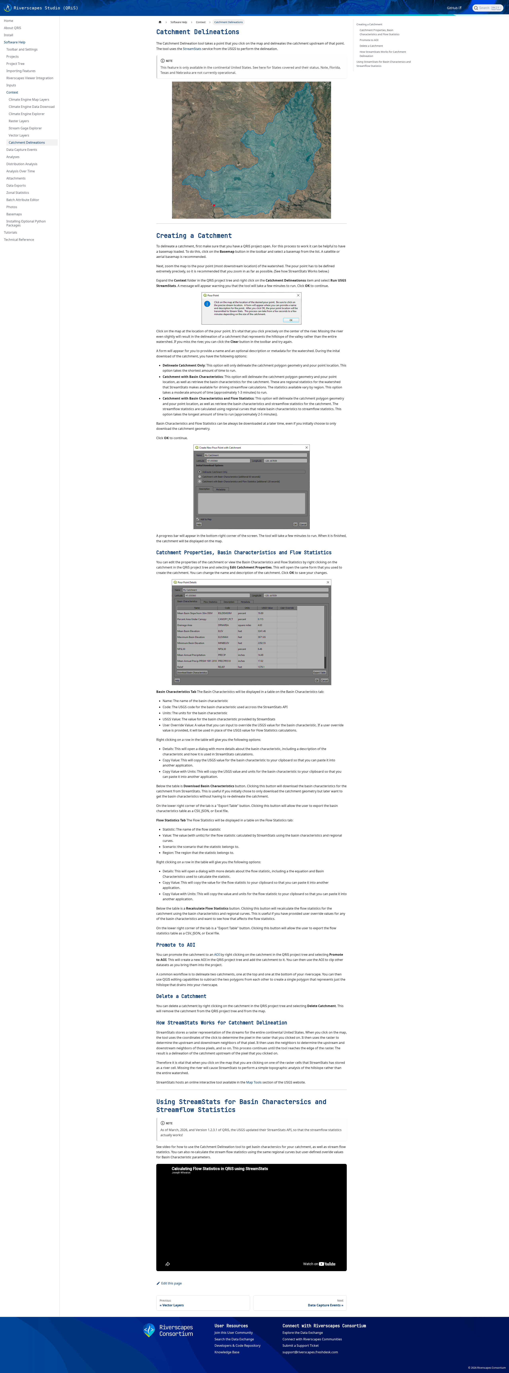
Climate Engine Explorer (27, 114)
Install (8, 35)
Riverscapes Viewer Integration (29, 78)
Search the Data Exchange (234, 1339)
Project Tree (15, 63)
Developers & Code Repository (237, 1345)
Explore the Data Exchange (303, 1332)
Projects (12, 56)
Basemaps (14, 214)
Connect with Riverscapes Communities (312, 1339)
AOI (217, 954)
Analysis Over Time (20, 171)
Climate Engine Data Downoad (32, 106)
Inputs (11, 85)
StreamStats (192, 49)
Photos (11, 207)
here (262, 67)
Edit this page (171, 1283)
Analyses (12, 157)
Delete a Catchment (371, 46)
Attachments (16, 178)
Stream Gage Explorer (25, 128)
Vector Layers (19, 135)
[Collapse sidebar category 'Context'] (53, 92)
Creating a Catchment (369, 24)
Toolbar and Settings (22, 49)
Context (12, 92)
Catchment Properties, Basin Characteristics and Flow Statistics (379, 32)
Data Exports (16, 185)
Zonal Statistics (17, 192)
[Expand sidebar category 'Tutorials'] (53, 232)
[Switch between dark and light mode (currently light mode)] (467, 8)
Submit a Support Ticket (301, 1345)
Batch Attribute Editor (22, 200)
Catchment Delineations (27, 142)
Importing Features (21, 71)
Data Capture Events (21, 149)
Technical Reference (19, 239)
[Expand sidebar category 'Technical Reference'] (53, 239)
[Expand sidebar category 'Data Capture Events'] (53, 149)
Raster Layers (19, 121)
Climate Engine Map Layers (29, 99)
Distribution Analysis (21, 164)
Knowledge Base (227, 1352)
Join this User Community (234, 1332)
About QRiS (12, 28)
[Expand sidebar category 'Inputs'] (53, 85)
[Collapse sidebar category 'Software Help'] (53, 42)
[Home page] (160, 22)
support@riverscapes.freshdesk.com (310, 1352)
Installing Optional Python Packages (26, 223)
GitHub (452, 8)
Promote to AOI (369, 40)
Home (8, 21)
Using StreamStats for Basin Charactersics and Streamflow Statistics (383, 64)
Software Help (14, 42)
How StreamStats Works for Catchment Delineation (383, 54)
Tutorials (10, 232)
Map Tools (254, 1082)
